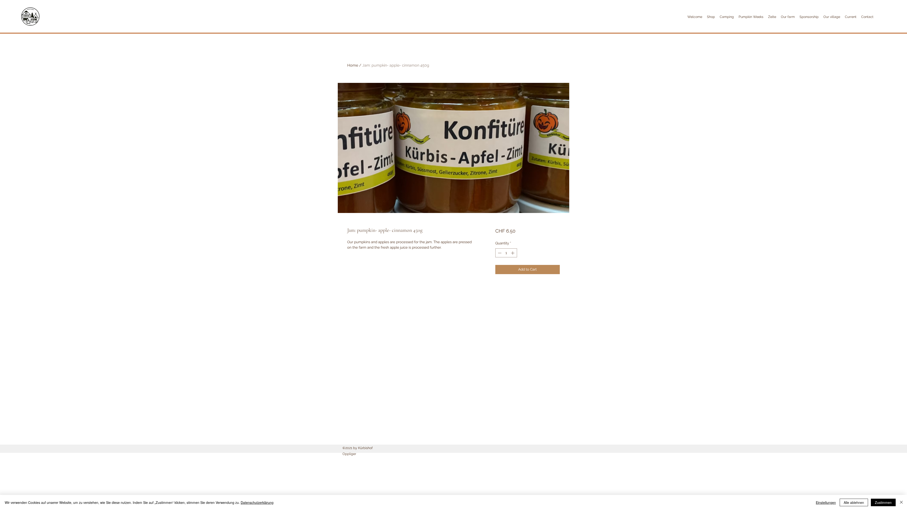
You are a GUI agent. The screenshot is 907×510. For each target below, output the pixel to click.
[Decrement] (499, 253)
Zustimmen (883, 502)
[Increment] (513, 253)
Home (352, 65)
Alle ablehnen (854, 502)
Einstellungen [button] (826, 502)
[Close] (901, 502)
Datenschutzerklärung (257, 502)
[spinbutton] (506, 253)
